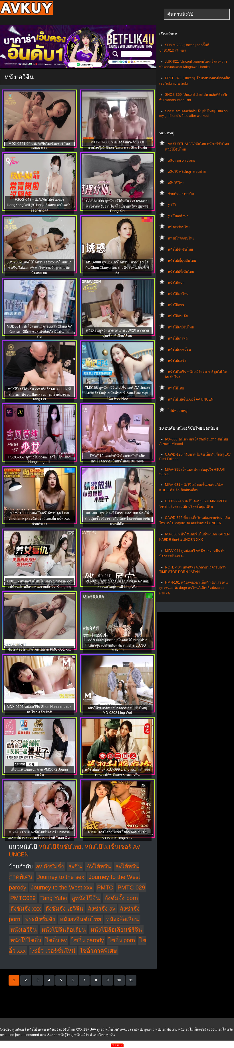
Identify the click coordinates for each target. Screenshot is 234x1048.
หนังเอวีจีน (23, 930)
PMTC (105, 887)
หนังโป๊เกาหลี (177, 338)
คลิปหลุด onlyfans (181, 161)
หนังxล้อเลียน (122, 919)
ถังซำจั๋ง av (101, 908)
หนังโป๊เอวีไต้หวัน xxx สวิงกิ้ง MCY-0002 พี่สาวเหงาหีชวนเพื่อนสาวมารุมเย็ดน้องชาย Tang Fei (39, 394)
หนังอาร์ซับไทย (179, 227)
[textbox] (197, 14)
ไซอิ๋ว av (56, 940)
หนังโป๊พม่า (176, 283)
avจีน (75, 866)
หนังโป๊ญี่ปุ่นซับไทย (182, 261)
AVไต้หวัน (98, 866)
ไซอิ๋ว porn (121, 940)
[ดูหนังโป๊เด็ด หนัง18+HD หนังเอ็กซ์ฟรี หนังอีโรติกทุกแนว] (26, 14)
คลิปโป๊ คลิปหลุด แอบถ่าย (187, 172)
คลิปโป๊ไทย (176, 183)
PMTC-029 (131, 887)
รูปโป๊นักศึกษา (178, 216)
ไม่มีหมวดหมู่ (177, 411)
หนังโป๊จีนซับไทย (180, 249)
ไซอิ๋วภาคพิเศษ (98, 951)
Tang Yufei (53, 898)
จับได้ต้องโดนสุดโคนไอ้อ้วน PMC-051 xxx (39, 649)
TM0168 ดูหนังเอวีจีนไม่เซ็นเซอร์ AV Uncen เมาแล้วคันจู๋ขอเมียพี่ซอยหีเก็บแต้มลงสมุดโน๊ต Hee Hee (117, 393)
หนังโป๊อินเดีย (178, 316)
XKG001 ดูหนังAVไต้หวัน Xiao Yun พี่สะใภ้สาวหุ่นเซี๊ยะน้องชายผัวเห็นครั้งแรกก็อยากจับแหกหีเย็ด (117, 518)
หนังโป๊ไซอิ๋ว (25, 940)
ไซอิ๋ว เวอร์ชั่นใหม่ (52, 951)
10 (119, 980)
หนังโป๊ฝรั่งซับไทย (181, 272)
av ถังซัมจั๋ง (50, 866)
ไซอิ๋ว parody (87, 940)
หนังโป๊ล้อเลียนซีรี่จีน (116, 930)
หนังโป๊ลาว (176, 305)
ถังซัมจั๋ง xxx (25, 908)
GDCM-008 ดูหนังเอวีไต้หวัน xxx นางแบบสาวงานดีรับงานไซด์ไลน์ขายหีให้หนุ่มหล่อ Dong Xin (117, 206)
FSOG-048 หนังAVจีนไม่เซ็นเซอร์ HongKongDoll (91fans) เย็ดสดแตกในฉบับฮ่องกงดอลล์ (39, 205)
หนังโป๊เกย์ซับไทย (181, 327)
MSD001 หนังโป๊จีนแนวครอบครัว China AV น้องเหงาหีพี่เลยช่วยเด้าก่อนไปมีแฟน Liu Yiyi (39, 331)
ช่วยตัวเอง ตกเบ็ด (181, 194)
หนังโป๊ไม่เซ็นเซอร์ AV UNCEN (190, 399)
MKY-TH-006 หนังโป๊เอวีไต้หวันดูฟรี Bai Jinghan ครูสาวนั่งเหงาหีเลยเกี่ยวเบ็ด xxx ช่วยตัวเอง (39, 518)
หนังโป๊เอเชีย (177, 361)
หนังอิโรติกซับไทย (181, 238)
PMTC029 (23, 898)
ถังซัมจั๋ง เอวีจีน (64, 908)
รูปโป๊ (172, 205)
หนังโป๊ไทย (176, 388)
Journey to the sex (60, 877)
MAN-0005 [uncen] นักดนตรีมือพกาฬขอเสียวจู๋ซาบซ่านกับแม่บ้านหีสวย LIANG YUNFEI (117, 645)
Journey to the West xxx (61, 887)
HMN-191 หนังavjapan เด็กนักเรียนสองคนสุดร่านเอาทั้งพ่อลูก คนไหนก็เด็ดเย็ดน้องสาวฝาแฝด (193, 587)
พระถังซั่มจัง (40, 919)
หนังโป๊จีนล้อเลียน (63, 930)
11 (131, 980)
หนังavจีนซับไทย (80, 919)
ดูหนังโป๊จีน (85, 898)
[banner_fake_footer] (117, 1046)
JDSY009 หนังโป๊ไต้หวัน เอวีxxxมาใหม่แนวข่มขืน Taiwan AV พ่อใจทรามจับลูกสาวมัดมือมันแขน (39, 267)
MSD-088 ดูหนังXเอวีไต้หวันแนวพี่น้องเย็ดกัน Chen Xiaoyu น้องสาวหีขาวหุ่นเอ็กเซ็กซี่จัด (117, 267)
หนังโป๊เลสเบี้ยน (179, 350)
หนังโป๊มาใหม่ (178, 294)
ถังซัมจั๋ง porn (121, 898)
